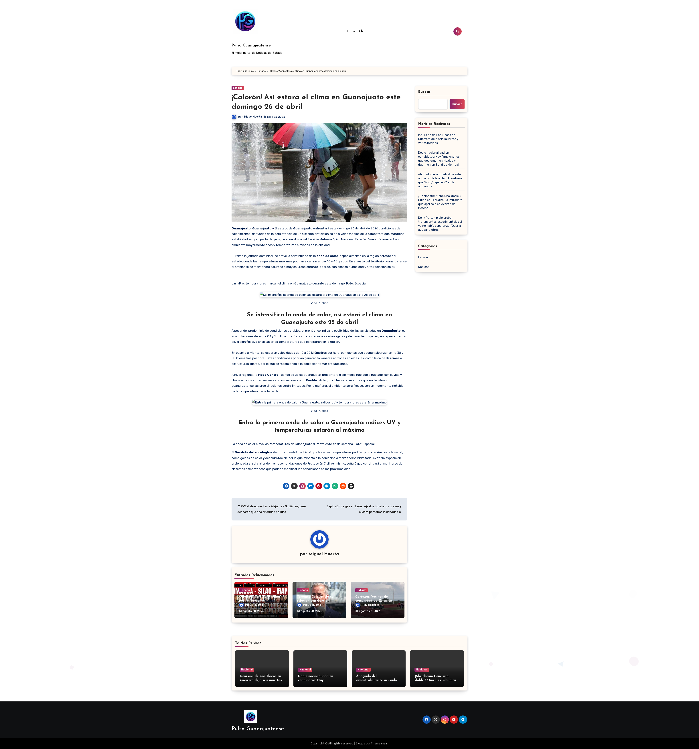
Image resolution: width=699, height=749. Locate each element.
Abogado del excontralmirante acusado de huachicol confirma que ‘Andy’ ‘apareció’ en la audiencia (440, 180)
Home (351, 31)
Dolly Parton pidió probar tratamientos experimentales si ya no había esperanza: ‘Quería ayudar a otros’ (440, 223)
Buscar (424, 92)
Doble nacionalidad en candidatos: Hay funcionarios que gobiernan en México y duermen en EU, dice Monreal (439, 158)
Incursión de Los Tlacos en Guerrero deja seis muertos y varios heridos (438, 139)
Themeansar (379, 743)
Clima (363, 31)
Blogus (360, 743)
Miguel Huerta (253, 116)
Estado (237, 87)
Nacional (424, 267)
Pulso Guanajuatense (251, 45)
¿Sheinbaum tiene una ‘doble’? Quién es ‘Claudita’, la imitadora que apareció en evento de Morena (440, 202)
